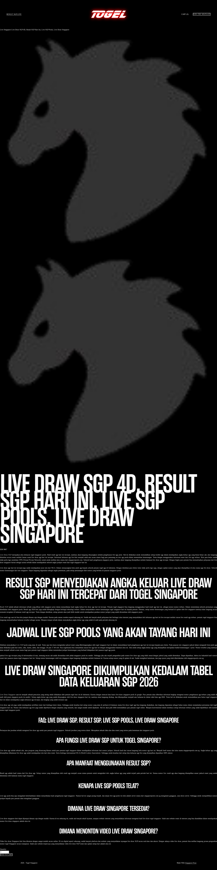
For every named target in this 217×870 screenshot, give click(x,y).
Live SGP (19, 645)
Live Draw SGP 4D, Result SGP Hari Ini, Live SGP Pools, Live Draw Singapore (40, 30)
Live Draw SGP (5, 555)
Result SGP (4, 607)
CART (184, 14)
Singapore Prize (190, 863)
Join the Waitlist (201, 14)
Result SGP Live (14, 14)
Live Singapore (5, 30)
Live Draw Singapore (7, 695)
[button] (6, 854)
